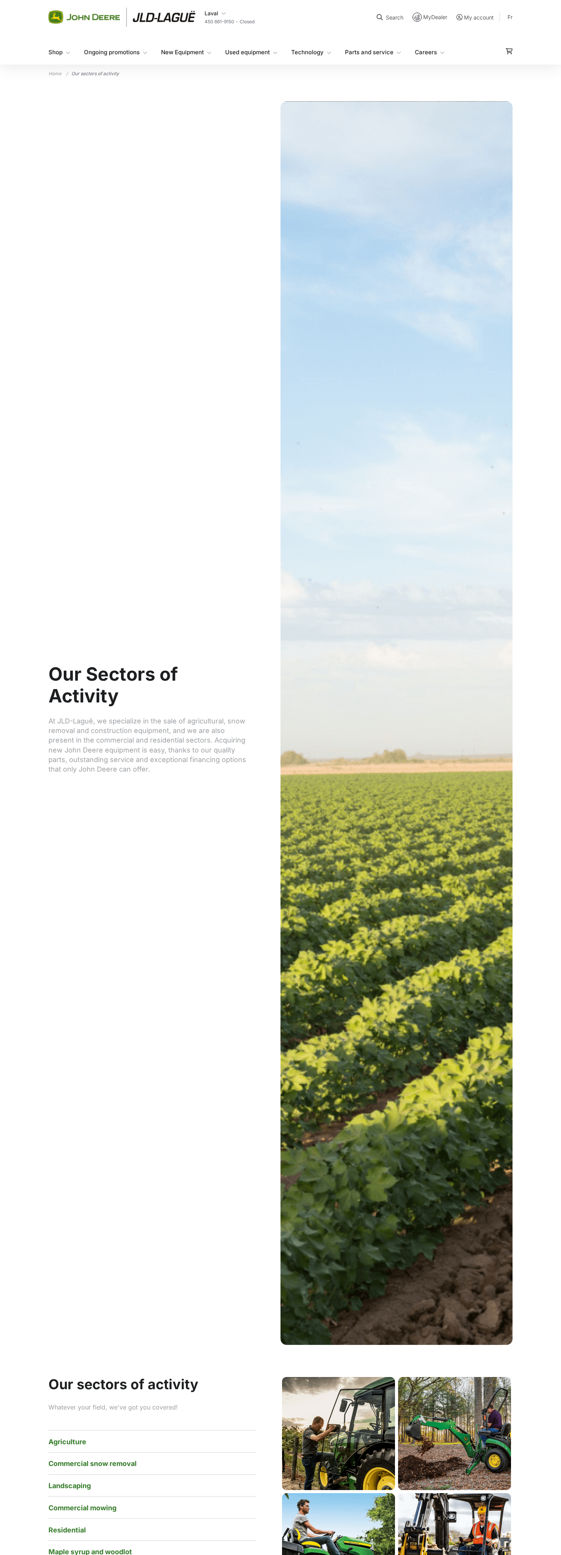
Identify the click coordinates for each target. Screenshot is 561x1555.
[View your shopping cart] (509, 51)
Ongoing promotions (112, 52)
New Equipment (182, 52)
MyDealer (435, 17)
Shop (55, 52)
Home (54, 73)
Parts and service (369, 52)
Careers (426, 52)
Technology (307, 52)
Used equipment (247, 52)
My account (478, 17)
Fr (510, 17)
